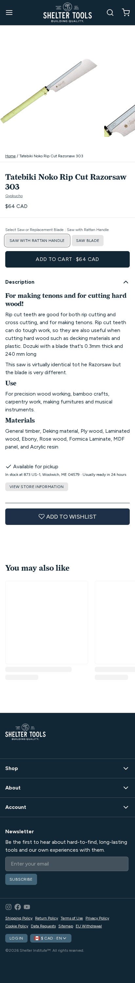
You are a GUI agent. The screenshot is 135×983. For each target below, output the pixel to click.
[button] (67, 259)
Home (10, 156)
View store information (37, 486)
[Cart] (123, 12)
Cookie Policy (16, 926)
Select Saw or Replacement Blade (57, 229)
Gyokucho (14, 196)
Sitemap (65, 926)
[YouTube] (27, 907)
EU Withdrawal (89, 926)
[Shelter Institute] (67, 12)
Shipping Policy (18, 918)
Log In (16, 938)
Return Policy (46, 918)
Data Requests (43, 926)
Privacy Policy (97, 918)
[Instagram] (8, 907)
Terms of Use (72, 918)
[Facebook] (17, 907)
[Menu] (11, 12)
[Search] (107, 12)
